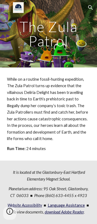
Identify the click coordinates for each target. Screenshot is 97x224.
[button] (6, 7)
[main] (48, 33)
